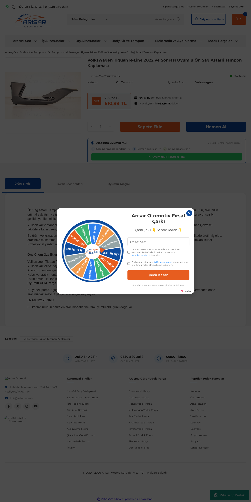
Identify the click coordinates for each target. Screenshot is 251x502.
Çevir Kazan (158, 275)
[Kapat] (189, 213)
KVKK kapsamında (163, 262)
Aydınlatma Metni (141, 255)
